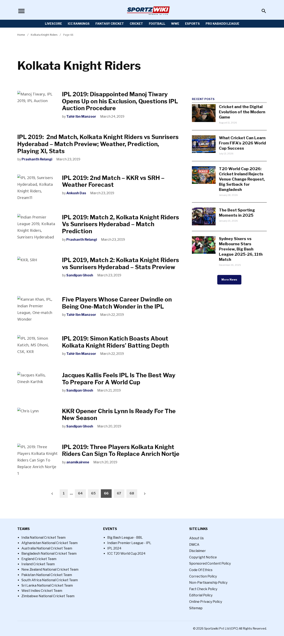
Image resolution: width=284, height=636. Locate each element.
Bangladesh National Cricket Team (49, 553)
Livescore (53, 23)
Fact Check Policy (203, 589)
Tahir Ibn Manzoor (81, 116)
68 (132, 493)
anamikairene (77, 462)
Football (157, 23)
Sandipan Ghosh (79, 275)
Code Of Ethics (200, 570)
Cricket (136, 23)
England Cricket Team (38, 559)
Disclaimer (197, 551)
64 (80, 493)
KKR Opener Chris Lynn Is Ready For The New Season (119, 415)
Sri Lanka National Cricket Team (47, 585)
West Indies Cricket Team (41, 591)
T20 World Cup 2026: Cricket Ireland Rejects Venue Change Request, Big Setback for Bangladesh (242, 179)
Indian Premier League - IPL (129, 543)
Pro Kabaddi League (222, 23)
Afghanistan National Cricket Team (49, 543)
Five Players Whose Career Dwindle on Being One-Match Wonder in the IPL (117, 303)
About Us (196, 538)
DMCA (194, 545)
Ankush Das (76, 193)
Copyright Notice (203, 557)
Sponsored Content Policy (210, 563)
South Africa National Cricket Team (49, 580)
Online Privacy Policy (205, 602)
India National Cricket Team (43, 538)
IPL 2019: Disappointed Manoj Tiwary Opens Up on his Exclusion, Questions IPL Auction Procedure (120, 101)
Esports (192, 23)
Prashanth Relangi (37, 159)
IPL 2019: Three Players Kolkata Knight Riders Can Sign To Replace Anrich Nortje (120, 450)
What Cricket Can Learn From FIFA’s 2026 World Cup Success (242, 143)
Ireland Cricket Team (38, 564)
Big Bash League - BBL (125, 538)
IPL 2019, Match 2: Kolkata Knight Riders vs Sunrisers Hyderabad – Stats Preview (120, 263)
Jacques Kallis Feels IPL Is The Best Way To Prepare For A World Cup (118, 379)
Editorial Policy (200, 595)
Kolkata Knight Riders (44, 34)
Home (21, 34)
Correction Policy (203, 576)
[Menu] (21, 11)
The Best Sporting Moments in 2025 (237, 213)
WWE (175, 23)
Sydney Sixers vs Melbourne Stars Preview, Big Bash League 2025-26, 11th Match (241, 249)
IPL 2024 (114, 548)
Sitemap (196, 608)
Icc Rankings (79, 23)
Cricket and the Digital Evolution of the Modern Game (242, 112)
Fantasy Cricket (109, 23)
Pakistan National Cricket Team (46, 575)
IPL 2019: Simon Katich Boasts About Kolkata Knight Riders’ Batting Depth (115, 342)
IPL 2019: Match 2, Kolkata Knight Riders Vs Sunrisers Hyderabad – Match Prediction (120, 224)
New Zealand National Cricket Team (49, 569)
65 (93, 493)
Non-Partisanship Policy (208, 583)
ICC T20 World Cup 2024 (126, 553)
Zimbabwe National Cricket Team (47, 596)
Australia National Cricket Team (46, 548)
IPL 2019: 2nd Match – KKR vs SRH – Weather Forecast (113, 181)
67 (119, 493)
